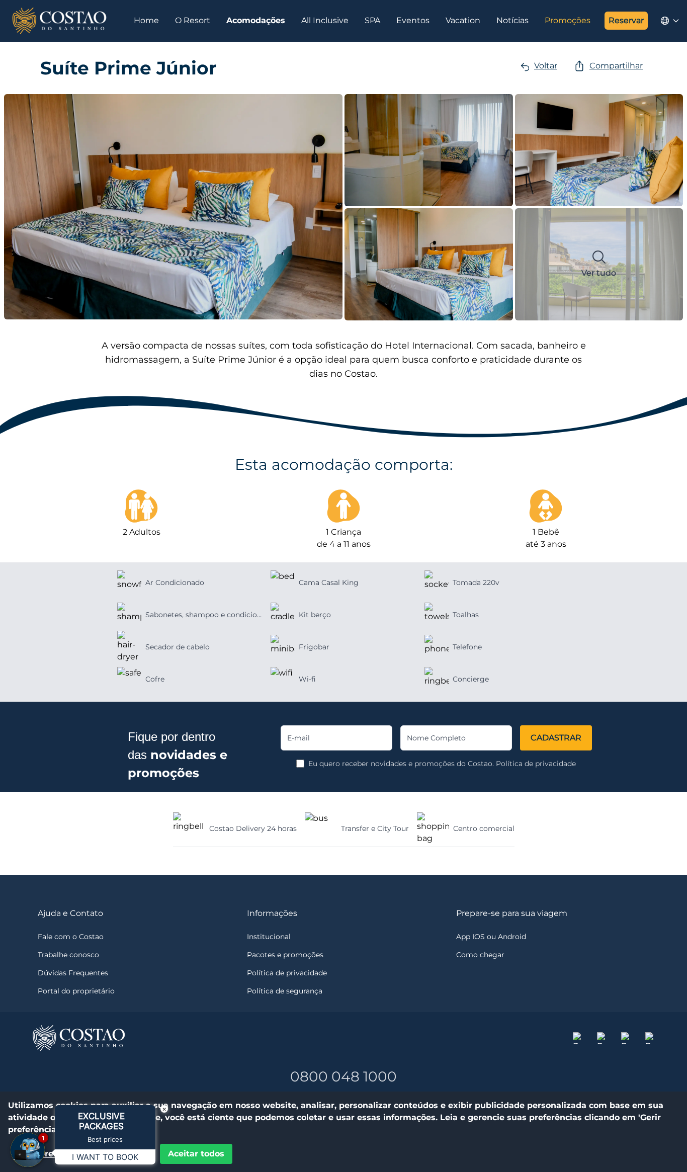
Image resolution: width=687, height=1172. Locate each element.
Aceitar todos (196, 1153)
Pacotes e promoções (285, 954)
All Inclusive (325, 20)
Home (146, 20)
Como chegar (480, 954)
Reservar (626, 20)
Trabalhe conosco (68, 954)
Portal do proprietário (76, 990)
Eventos (413, 20)
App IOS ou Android (491, 936)
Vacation (463, 20)
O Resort (192, 20)
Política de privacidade (536, 763)
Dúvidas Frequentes (73, 972)
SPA (372, 20)
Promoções (567, 20)
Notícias (512, 20)
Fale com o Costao (71, 936)
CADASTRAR (556, 737)
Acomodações (255, 20)
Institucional (269, 936)
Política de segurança (284, 990)
